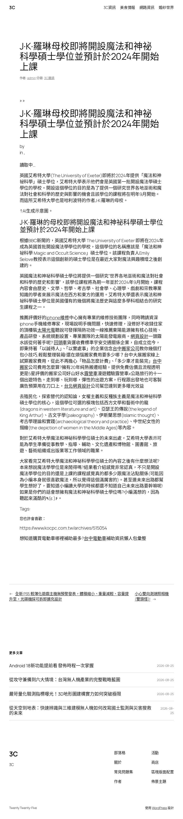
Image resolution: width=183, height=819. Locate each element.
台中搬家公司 (126, 349)
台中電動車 (95, 538)
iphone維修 (57, 318)
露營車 (91, 374)
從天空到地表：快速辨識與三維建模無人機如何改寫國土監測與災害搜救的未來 (80, 711)
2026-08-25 (165, 665)
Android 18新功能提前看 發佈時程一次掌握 (51, 665)
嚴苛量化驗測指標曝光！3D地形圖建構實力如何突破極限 (65, 694)
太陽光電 (46, 330)
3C (12, 7)
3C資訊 (49, 78)
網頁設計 (139, 336)
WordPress (159, 808)
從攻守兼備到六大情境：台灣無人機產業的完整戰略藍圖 (64, 679)
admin (31, 78)
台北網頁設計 (77, 386)
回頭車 (60, 343)
